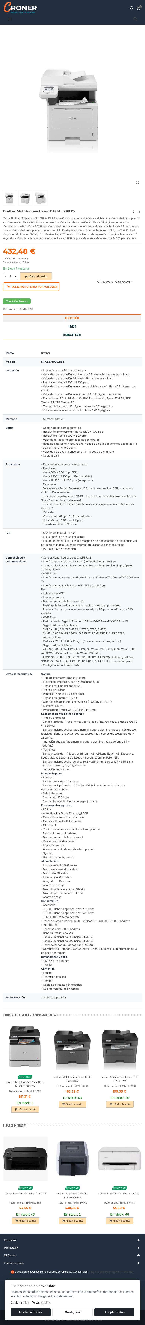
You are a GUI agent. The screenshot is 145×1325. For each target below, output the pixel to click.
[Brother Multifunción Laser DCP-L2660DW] (120, 1047)
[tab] (72, 1240)
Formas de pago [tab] (72, 334)
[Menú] (10, 18)
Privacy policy (41, 1302)
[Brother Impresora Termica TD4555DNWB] (72, 1159)
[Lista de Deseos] (131, 7)
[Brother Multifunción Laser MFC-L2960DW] (139, 211)
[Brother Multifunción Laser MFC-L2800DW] (72, 1047)
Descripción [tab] (72, 318)
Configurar (72, 1312)
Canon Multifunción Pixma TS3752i (25, 1193)
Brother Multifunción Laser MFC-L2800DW (72, 1078)
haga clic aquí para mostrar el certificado (111, 1272)
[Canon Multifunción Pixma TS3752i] (25, 1159)
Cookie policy (20, 1302)
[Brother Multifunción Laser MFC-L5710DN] (133, 211)
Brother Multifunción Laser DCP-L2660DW (119, 1078)
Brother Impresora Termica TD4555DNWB (72, 1195)
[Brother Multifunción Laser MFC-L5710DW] (137, 182)
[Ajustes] (124, 7)
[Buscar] (135, 18)
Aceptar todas (114, 1312)
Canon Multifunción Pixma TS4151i (119, 1193)
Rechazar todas (30, 1312)
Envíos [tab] (72, 326)
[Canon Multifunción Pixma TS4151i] (119, 1159)
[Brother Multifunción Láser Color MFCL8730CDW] (25, 1047)
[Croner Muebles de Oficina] (20, 8)
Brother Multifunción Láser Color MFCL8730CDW (25, 1084)
